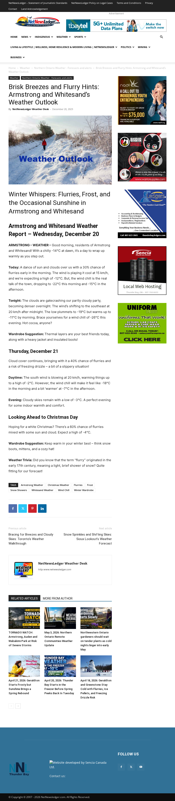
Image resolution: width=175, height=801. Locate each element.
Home (14, 36)
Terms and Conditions (129, 2)
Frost (90, 485)
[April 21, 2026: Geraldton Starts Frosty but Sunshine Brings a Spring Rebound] (24, 666)
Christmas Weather (58, 485)
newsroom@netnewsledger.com (72, 780)
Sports (78, 36)
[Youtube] (140, 767)
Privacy (149, 2)
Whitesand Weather (42, 490)
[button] (161, 37)
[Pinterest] (32, 508)
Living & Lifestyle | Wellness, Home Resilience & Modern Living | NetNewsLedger (62, 47)
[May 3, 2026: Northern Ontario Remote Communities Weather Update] (60, 618)
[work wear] (142, 157)
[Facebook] (13, 508)
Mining (142, 47)
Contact (13, 8)
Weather (62, 36)
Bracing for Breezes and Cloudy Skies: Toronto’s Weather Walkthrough (31, 539)
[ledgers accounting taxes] (142, 214)
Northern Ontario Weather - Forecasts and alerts (63, 68)
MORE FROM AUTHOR (58, 598)
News (24, 36)
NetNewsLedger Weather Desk (30, 109)
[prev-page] (11, 706)
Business (16, 57)
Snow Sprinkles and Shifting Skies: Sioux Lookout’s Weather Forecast (88, 539)
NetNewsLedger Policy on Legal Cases (92, 2)
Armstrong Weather (32, 485)
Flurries (78, 485)
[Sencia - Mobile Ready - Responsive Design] (142, 270)
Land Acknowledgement (34, 8)
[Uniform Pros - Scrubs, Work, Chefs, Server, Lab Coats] (142, 323)
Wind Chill (63, 490)
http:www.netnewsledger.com (54, 569)
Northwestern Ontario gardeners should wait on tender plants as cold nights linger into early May (96, 641)
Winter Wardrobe (83, 490)
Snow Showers (18, 490)
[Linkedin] (42, 508)
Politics (126, 47)
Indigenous (42, 36)
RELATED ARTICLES (24, 598)
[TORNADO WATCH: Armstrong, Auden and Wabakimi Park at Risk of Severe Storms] (24, 618)
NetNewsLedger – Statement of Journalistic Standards (38, 2)
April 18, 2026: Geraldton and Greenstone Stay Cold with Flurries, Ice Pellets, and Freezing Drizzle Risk (95, 689)
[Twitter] (22, 508)
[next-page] (18, 706)
